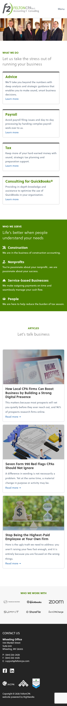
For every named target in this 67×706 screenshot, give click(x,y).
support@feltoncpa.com (17, 661)
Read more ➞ (33, 416)
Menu (61, 9)
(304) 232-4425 (12, 657)
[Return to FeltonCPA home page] (21, 9)
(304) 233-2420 (12, 654)
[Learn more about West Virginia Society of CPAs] (23, 683)
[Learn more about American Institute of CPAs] (9, 683)
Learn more (19, 99)
